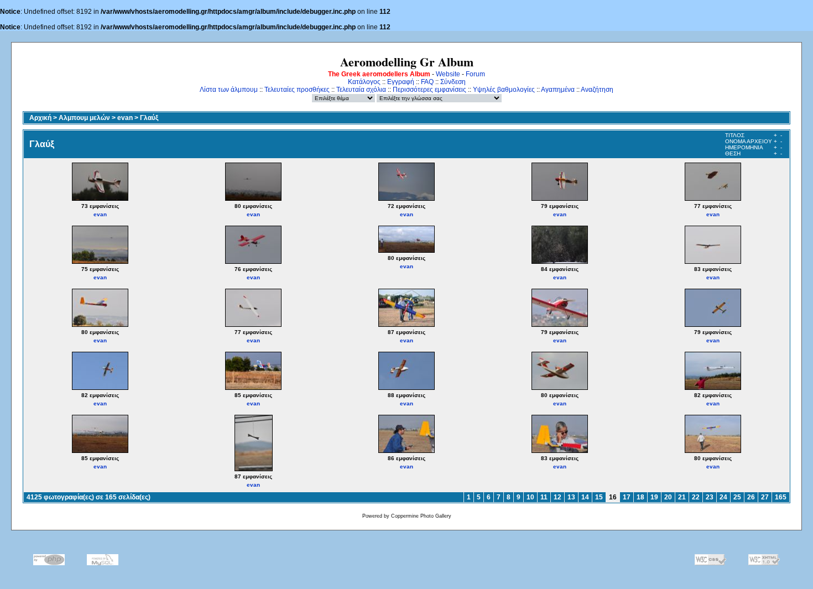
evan (125, 118)
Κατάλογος (364, 82)
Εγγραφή (400, 82)
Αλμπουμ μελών (84, 118)
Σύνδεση (453, 82)
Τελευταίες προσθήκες (297, 89)
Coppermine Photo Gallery (421, 516)
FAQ (427, 82)
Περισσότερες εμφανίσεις (429, 89)
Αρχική (40, 118)
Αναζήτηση (597, 89)
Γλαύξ (149, 118)
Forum (475, 74)
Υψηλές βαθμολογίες (504, 89)
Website (448, 74)
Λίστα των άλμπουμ (229, 89)
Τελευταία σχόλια (361, 89)
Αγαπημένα (558, 89)
